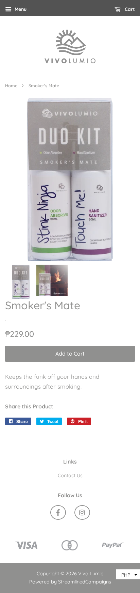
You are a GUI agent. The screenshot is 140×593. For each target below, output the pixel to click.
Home (11, 85)
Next (120, 179)
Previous (19, 179)
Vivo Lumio (91, 574)
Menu (20, 9)
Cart (129, 9)
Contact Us (70, 475)
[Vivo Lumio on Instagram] (82, 513)
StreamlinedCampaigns (84, 582)
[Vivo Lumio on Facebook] (58, 513)
